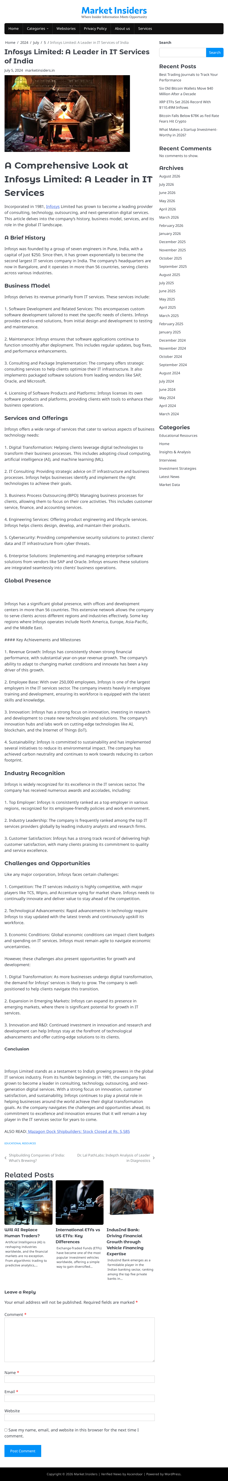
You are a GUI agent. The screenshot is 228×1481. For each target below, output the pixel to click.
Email (11, 1391)
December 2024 (172, 340)
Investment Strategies (177, 468)
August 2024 (169, 373)
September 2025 (173, 266)
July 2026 (166, 184)
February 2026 (171, 225)
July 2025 (166, 282)
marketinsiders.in (40, 70)
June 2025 (167, 290)
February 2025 (171, 323)
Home (13, 28)
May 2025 (167, 299)
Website (12, 1410)
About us (122, 28)
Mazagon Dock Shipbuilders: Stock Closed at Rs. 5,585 (78, 1131)
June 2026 (167, 192)
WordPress (173, 1474)
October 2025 (170, 258)
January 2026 (170, 233)
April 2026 (167, 209)
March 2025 (169, 315)
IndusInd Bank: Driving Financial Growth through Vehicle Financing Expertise (125, 1241)
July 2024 (166, 381)
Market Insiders (114, 9)
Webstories (66, 28)
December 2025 (172, 241)
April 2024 (167, 405)
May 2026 (167, 200)
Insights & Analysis (175, 451)
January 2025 (170, 332)
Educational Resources (20, 1143)
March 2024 (169, 413)
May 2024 (167, 397)
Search (165, 42)
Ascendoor (135, 1474)
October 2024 (170, 356)
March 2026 (169, 217)
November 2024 (172, 348)
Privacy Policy (95, 28)
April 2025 (167, 307)
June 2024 (167, 389)
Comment (15, 1314)
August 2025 (169, 274)
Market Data (169, 484)
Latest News (169, 476)
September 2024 (173, 364)
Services (145, 28)
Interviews (168, 460)
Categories (36, 28)
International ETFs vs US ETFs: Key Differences (78, 1235)
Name (11, 1372)
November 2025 (172, 250)
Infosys (53, 206)
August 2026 (169, 176)
